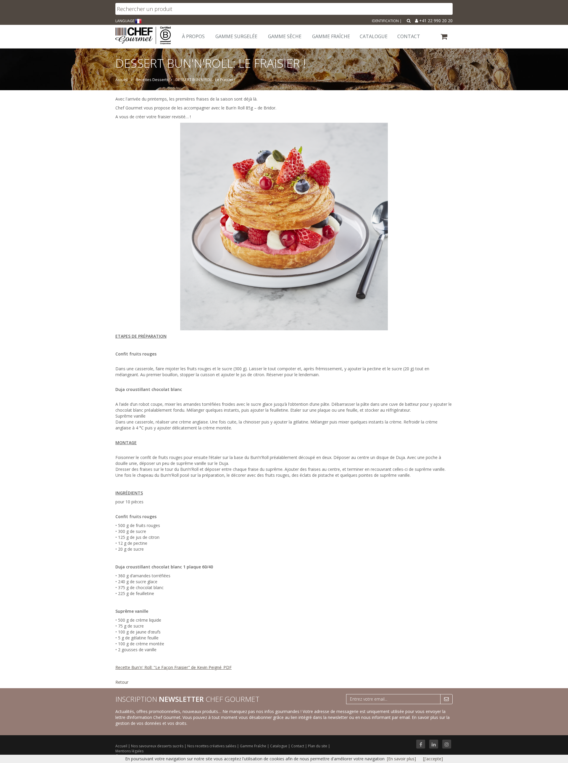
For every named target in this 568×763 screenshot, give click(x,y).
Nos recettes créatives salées (212, 746)
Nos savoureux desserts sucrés (157, 746)
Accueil (121, 746)
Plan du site (318, 746)
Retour (121, 682)
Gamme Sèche (284, 36)
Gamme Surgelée (236, 36)
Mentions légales (129, 751)
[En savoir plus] (401, 759)
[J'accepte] (433, 759)
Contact (298, 746)
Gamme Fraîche (253, 746)
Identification (385, 20)
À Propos (193, 36)
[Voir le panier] (444, 37)
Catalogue (279, 746)
